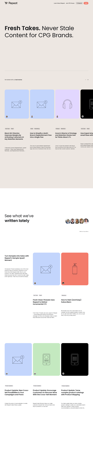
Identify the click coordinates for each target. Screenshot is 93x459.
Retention (63, 128)
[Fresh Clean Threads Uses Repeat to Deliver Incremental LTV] (46, 269)
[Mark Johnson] (83, 117)
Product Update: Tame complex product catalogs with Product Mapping (72, 392)
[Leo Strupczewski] (7, 117)
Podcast (57, 128)
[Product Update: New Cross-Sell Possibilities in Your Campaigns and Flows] (18, 359)
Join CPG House (70, 3)
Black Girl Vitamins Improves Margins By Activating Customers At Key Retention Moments (14, 136)
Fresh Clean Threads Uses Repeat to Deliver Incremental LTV (44, 302)
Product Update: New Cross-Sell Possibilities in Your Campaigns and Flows (17, 392)
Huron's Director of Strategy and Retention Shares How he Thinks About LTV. (66, 135)
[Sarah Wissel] (86, 221)
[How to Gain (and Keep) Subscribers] (74, 269)
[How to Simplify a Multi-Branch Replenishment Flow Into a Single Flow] (42, 104)
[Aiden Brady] (63, 283)
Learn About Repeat (59, 3)
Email (12, 128)
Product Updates (9, 385)
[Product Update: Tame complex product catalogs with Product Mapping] (74, 359)
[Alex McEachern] (32, 117)
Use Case (7, 128)
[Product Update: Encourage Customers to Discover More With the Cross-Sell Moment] (46, 359)
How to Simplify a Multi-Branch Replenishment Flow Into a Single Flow (40, 135)
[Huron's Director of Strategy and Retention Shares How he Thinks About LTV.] (67, 104)
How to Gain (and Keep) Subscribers (71, 301)
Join (86, 3)
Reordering (36, 128)
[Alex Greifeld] (81, 221)
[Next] (87, 79)
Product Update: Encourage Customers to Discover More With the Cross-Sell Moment (45, 392)
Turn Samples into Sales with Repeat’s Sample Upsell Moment (17, 258)
